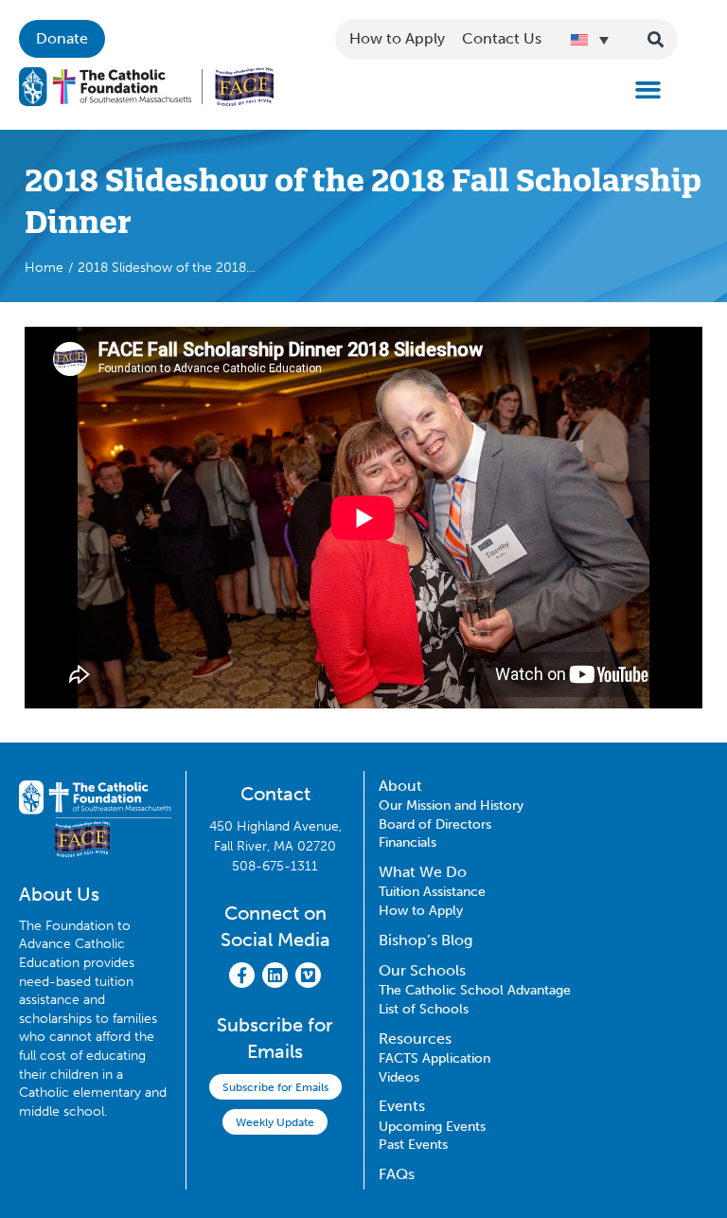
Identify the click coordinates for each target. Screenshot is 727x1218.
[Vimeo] (308, 975)
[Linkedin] (275, 975)
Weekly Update (275, 1122)
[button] (648, 90)
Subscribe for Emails (275, 1087)
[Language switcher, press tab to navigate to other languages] (589, 40)
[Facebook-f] (242, 975)
